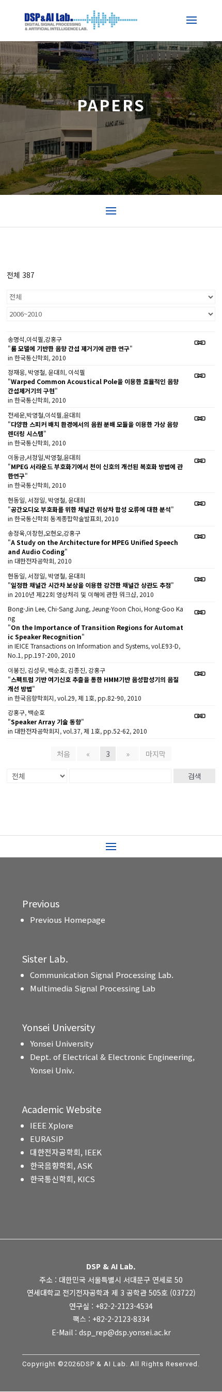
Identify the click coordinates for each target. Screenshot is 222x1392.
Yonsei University (61, 1043)
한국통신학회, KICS (62, 1178)
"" (70, 348)
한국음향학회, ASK (61, 1165)
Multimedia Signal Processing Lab (92, 988)
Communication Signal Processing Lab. (101, 974)
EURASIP (47, 1138)
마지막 (156, 754)
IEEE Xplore (51, 1125)
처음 (63, 754)
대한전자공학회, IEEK (66, 1152)
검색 (194, 776)
